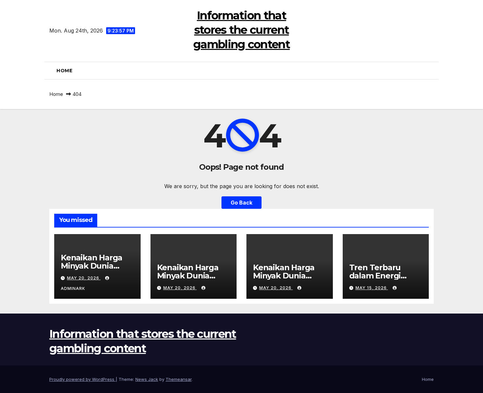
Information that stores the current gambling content (241, 30)
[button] (431, 70)
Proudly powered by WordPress (82, 379)
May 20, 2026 (84, 277)
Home (64, 71)
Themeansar (179, 379)
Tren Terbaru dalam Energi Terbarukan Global (385, 276)
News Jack (146, 379)
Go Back (241, 202)
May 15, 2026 (372, 287)
